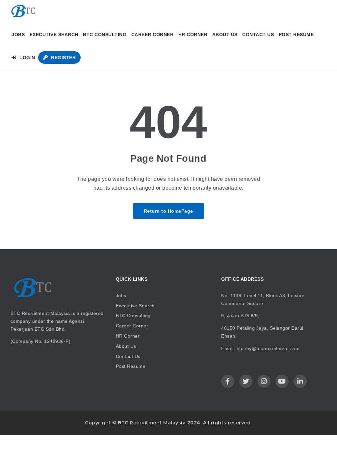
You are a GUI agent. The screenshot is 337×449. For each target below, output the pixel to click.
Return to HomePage (168, 211)
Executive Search (54, 34)
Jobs (18, 34)
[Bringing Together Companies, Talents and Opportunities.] (24, 11)
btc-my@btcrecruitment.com (268, 348)
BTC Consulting (104, 34)
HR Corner (193, 34)
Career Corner (152, 34)
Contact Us (258, 34)
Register (63, 57)
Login (26, 57)
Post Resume (296, 34)
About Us (225, 34)
